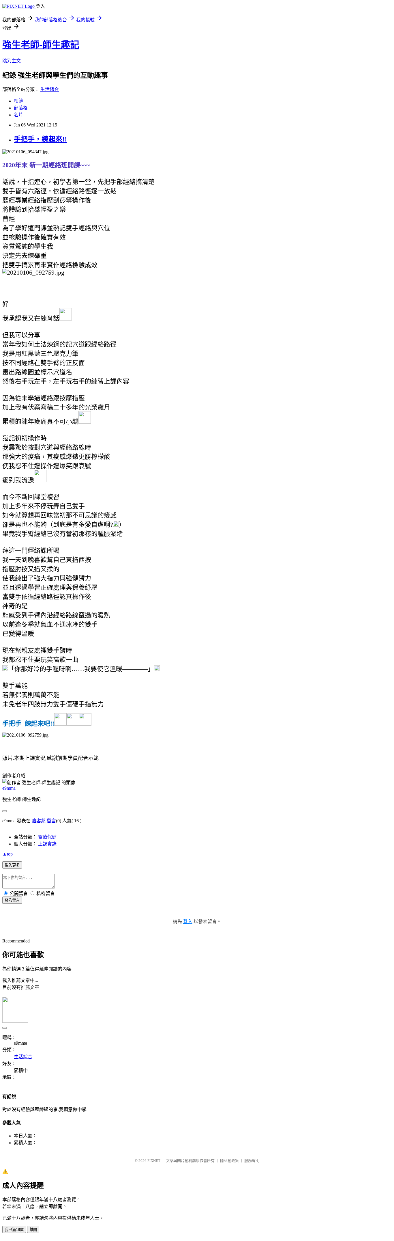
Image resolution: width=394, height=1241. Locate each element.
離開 (33, 1229)
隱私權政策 (229, 1160)
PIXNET (153, 1160)
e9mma (9, 788)
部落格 (21, 107)
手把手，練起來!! (40, 139)
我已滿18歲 (14, 1229)
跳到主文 (11, 60)
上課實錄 (47, 843)
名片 (18, 114)
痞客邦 (39, 820)
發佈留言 (12, 900)
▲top (7, 853)
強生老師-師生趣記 (40, 45)
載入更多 (12, 865)
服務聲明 (251, 1160)
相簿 (18, 100)
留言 (51, 820)
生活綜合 (49, 89)
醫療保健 (47, 836)
